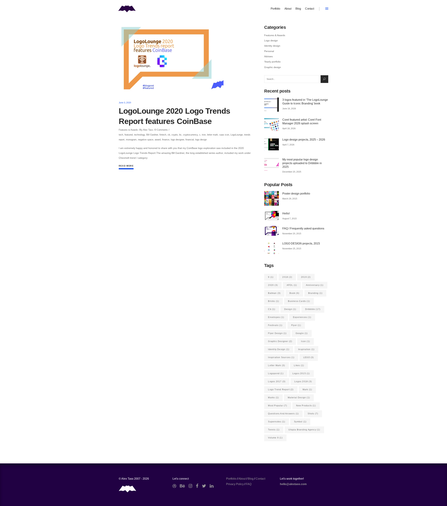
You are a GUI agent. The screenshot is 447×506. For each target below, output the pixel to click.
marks (273, 397)
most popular (277, 405)
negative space (145, 139)
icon (305, 341)
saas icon (224, 134)
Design (290, 309)
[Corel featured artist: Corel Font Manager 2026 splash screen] (271, 124)
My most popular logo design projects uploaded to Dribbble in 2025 (302, 163)
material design (299, 397)
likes (299, 365)
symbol (300, 421)
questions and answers (283, 413)
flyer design (277, 333)
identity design (278, 349)
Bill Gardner (152, 134)
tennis (274, 429)
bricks (273, 301)
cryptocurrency (190, 134)
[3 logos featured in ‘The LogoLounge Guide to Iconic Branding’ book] (271, 104)
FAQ (248, 484)
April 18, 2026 (289, 128)
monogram (131, 139)
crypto (174, 134)
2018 (287, 277)
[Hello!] (271, 216)
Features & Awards (128, 130)
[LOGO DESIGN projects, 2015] (271, 248)
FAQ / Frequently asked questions (303, 228)
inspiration (306, 349)
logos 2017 (276, 381)
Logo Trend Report (281, 389)
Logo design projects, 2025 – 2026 (303, 139)
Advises (268, 56)
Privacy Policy (235, 484)
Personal (269, 51)
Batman (274, 293)
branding (315, 293)
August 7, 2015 (289, 218)
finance (165, 139)
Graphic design (272, 67)
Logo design (271, 40)
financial (189, 139)
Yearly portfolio (272, 61)
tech (121, 134)
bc (180, 134)
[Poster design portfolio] (271, 198)
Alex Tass (148, 130)
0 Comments (161, 130)
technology (139, 134)
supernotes (276, 421)
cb (169, 134)
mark (307, 389)
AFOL (292, 285)
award (158, 139)
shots (313, 413)
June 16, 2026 (289, 108)
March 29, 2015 (289, 198)
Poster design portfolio (296, 193)
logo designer (177, 139)
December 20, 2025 (291, 172)
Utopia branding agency (304, 429)
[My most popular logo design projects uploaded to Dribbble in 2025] (271, 164)
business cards (299, 301)
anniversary (315, 285)
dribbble (313, 309)
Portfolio (231, 478)
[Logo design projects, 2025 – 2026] (271, 144)
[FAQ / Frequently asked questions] (271, 231)
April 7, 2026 (288, 145)
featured (128, 134)
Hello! (286, 213)
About (242, 478)
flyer (296, 325)
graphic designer (280, 341)
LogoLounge (236, 134)
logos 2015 (301, 373)
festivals (275, 325)
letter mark (212, 134)
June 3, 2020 (125, 102)
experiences (302, 317)
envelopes (276, 317)
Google (302, 333)
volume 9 (275, 438)
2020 (273, 285)
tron (204, 134)
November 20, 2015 (291, 233)
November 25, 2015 (291, 248)
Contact (260, 478)
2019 (306, 277)
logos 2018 (303, 381)
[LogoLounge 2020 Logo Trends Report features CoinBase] (171, 59)
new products (306, 405)
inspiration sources (281, 357)
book (294, 293)
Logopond (275, 373)
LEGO (308, 357)
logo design (201, 139)
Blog (251, 478)
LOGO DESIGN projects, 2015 (301, 243)
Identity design (272, 45)
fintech (162, 134)
